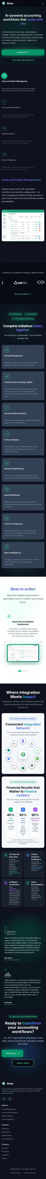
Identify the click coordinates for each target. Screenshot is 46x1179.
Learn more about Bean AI (23, 60)
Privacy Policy (16, 1173)
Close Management (8, 1109)
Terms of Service (29, 1173)
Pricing (4, 1158)
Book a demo (23, 1063)
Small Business (7, 1135)
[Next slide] (40, 642)
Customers (5, 1155)
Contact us (21, 52)
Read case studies (21, 294)
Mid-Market (6, 1132)
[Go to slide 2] (23, 671)
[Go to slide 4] (27, 671)
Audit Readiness (7, 1116)
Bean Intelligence (8, 1119)
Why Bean (5, 1151)
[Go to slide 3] (25, 671)
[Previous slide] (5, 642)
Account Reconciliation (10, 1112)
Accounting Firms (8, 1139)
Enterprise (5, 1129)
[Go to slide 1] (20, 671)
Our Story (5, 1148)
